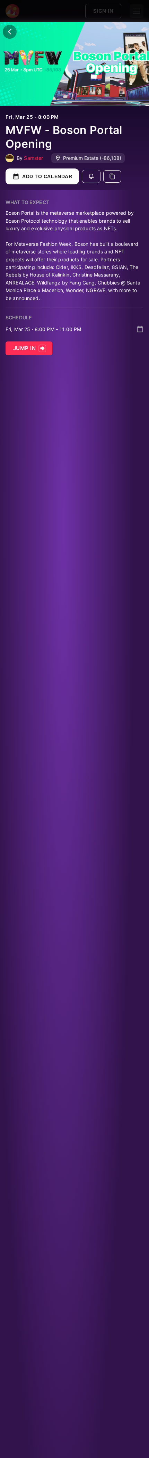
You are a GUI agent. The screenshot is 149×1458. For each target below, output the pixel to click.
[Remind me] (91, 176)
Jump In (24, 348)
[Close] (10, 32)
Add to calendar (47, 176)
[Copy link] (112, 176)
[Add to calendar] (140, 329)
